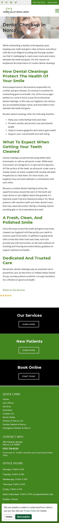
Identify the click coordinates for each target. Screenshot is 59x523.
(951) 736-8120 (39, 2)
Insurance (7, 410)
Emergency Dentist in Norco (16, 428)
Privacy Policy (30, 511)
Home (6, 399)
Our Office (8, 402)
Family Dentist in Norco (14, 424)
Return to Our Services (14, 290)
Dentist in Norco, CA (13, 420)
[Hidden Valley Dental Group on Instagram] (6, 2)
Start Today (29, 376)
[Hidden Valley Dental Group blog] (16, 2)
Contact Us (8, 413)
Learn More (28, 324)
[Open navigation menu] (57, 10)
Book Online (52, 2)
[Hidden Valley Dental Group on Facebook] (2, 2)
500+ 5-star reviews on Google (21, 295)
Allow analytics (23, 517)
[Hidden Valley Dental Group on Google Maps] (11, 2)
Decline (9, 517)
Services (7, 406)
